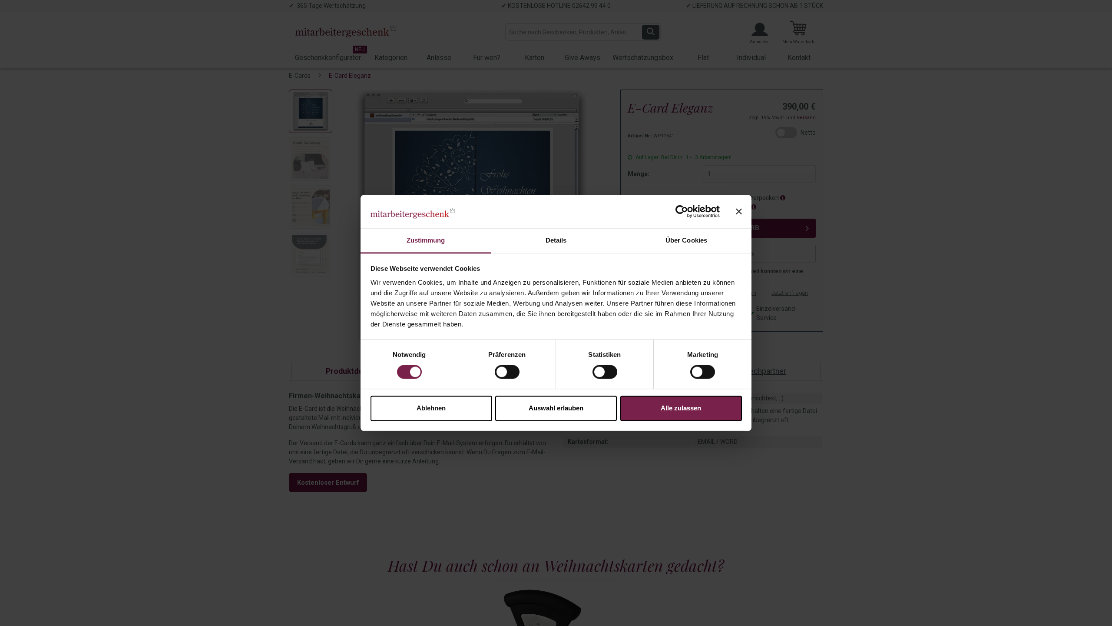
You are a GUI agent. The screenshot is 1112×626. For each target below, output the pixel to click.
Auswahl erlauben (556, 408)
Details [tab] (556, 240)
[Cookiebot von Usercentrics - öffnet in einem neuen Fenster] (682, 211)
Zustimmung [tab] (426, 240)
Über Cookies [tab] (686, 240)
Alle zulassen (681, 408)
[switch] (507, 372)
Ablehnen (431, 408)
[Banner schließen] (739, 212)
